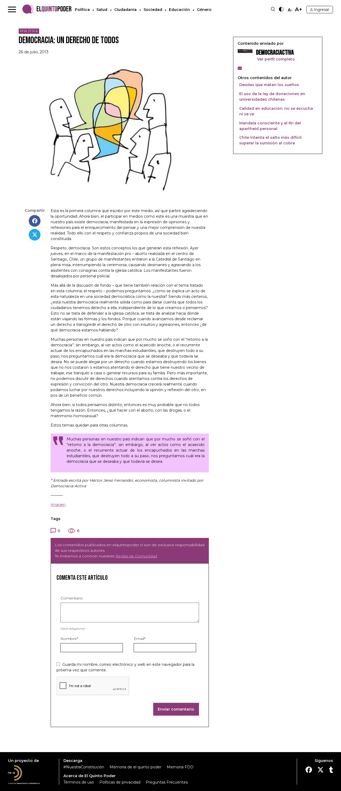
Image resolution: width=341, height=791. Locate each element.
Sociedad (153, 9)
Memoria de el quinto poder (135, 767)
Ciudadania (125, 9)
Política (82, 9)
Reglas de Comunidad (136, 556)
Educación (179, 9)
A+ (298, 9)
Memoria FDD (180, 767)
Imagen (58, 504)
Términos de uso (78, 782)
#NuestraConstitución (83, 767)
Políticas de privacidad (119, 782)
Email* (139, 638)
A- (290, 10)
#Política (29, 31)
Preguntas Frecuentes (167, 782)
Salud (101, 9)
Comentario (71, 598)
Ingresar (321, 9)
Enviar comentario (176, 709)
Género (204, 9)
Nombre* (69, 638)
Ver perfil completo (275, 59)
